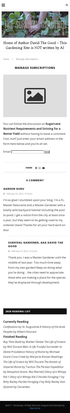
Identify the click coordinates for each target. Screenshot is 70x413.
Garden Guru (13, 189)
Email (7, 151)
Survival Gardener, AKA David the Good (35, 244)
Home (6, 59)
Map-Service (35, 408)
